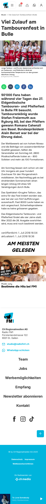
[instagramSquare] (23, 419)
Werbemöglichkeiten (23, 378)
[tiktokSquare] (31, 419)
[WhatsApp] (3, 86)
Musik (3, 15)
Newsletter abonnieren (23, 396)
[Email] (17, 86)
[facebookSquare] (14, 419)
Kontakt (23, 405)
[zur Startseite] (5, 5)
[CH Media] (23, 478)
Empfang (23, 387)
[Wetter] (27, 5)
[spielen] (41, 498)
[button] (34, 5)
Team (23, 359)
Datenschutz (17, 459)
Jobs (23, 368)
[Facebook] (23, 86)
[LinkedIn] (30, 86)
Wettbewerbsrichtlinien (23, 464)
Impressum (30, 459)
